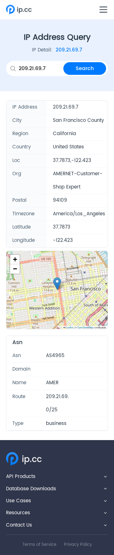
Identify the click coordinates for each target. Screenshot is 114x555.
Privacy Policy (78, 544)
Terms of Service (39, 544)
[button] (57, 283)
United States (68, 147)
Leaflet (69, 327)
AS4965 (55, 356)
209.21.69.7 (69, 50)
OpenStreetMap (85, 327)
